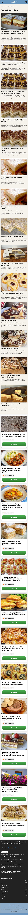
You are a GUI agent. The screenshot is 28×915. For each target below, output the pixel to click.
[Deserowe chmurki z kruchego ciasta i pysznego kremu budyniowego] (14, 53)
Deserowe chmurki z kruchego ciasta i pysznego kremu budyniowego (13, 64)
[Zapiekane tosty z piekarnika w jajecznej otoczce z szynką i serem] (14, 602)
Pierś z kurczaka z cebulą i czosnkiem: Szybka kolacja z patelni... (11, 470)
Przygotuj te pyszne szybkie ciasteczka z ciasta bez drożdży (12, 683)
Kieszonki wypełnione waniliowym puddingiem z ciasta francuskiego (12, 293)
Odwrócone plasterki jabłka (10, 348)
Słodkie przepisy (4, 887)
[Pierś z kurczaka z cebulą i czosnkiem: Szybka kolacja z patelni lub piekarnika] (14, 458)
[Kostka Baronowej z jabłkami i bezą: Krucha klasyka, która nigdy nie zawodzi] (14, 813)
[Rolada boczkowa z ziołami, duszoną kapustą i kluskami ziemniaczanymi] (14, 706)
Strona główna (4, 6)
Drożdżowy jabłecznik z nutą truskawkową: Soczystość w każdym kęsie (11, 543)
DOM (2, 431)
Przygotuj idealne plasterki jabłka (12, 236)
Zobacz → (14, 444)
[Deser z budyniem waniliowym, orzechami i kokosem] (14, 365)
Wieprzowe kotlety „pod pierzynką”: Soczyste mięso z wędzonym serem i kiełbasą (12, 578)
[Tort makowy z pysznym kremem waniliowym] (14, 253)
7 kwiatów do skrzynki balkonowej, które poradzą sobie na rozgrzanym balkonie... (13, 789)
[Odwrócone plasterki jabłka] (14, 338)
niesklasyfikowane (5, 891)
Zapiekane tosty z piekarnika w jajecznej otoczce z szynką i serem (13, 613)
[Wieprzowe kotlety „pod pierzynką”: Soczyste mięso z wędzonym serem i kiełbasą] (14, 566)
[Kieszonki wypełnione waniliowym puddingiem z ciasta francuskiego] (14, 282)
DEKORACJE (3, 883)
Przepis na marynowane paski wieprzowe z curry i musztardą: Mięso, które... (12, 648)
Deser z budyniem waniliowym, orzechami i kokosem (11, 376)
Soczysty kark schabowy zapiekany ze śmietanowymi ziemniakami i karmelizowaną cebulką (12, 506)
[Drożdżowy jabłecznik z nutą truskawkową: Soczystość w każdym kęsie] (14, 531)
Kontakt (10, 905)
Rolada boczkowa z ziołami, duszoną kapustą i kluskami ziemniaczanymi (11, 718)
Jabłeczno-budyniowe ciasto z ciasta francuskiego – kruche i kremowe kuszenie (13, 33)
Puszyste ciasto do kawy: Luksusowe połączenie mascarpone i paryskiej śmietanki (13, 753)
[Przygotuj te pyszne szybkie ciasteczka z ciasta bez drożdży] (14, 672)
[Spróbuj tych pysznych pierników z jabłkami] (14, 110)
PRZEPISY (3, 465)
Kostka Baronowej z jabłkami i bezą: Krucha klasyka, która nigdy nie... (13, 825)
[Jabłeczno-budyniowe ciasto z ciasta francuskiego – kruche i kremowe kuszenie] (14, 21)
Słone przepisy (4, 885)
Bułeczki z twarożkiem (8, 320)
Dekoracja (3, 896)
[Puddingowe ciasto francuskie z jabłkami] (14, 167)
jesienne (3, 893)
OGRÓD (2, 889)
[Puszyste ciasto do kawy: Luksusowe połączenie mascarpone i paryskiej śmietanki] (14, 741)
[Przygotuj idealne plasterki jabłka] (14, 226)
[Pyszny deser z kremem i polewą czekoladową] (14, 393)
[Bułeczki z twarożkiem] (14, 310)
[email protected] (12, 847)
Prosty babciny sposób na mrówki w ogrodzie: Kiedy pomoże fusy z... (13, 435)
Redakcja (17, 905)
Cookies (13, 905)
